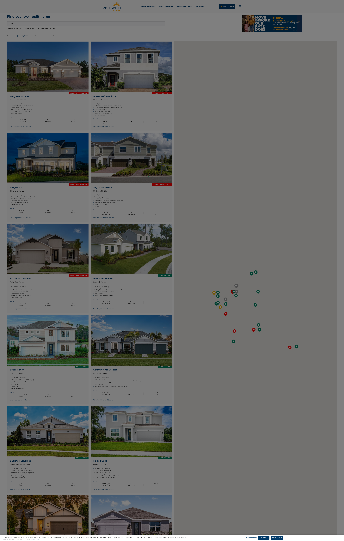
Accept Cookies (277, 537)
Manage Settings (251, 537)
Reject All (264, 537)
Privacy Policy (35, 539)
